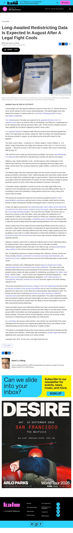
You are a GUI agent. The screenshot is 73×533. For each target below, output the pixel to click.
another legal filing (54, 332)
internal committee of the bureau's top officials (24, 288)
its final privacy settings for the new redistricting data (40, 286)
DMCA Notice (45, 516)
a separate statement (14, 131)
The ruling (8, 120)
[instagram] (58, 508)
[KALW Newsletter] (36, 386)
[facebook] (58, 504)
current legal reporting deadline (19, 212)
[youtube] (58, 515)
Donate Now (30, 511)
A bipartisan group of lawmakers (43, 219)
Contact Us (45, 512)
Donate (66, 3)
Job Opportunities (32, 507)
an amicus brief (14, 277)
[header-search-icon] (57, 2)
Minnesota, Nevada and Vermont (27, 279)
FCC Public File (46, 503)
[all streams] (70, 9)
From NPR (5, 21)
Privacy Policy (31, 515)
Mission (29, 503)
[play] (4, 9)
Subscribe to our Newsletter (46, 507)
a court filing (11, 321)
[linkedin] (58, 511)
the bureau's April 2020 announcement (19, 235)
